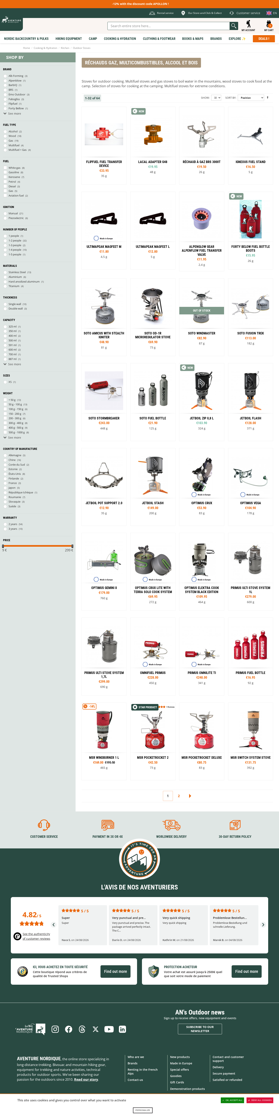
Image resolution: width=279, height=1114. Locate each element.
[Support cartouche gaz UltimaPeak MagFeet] (104, 230)
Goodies (176, 1076)
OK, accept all (234, 1100)
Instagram (55, 1029)
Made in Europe (181, 1063)
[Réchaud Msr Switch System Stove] (250, 741)
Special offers (179, 1070)
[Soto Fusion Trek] (250, 317)
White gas (14, 168)
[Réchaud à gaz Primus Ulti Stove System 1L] (250, 571)
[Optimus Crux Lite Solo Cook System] (153, 571)
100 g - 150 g (16, 409)
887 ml (13, 359)
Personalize (142, 1110)
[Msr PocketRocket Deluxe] (201, 741)
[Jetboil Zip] (201, 402)
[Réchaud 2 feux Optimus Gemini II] (104, 571)
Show (205, 97)
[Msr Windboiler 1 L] (104, 741)
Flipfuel (13, 103)
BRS (11, 90)
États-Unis (15, 474)
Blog (30, 1029)
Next (190, 796)
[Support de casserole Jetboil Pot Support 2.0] (104, 487)
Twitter (95, 1029)
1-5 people (15, 254)
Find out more (115, 971)
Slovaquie (14, 501)
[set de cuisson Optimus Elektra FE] (201, 571)
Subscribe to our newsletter (200, 1029)
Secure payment (224, 1073)
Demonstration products (187, 1089)
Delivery (218, 1067)
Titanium (14, 286)
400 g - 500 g (16, 427)
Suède (12, 506)
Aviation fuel (16, 195)
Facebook (69, 1029)
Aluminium (15, 277)
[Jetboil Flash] (250, 402)
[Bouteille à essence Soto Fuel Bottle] (153, 402)
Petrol (12, 181)
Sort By (230, 97)
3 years (13, 529)
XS (10, 382)
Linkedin (122, 1029)
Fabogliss (14, 99)
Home (26, 48)
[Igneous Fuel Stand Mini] (250, 145)
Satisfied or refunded (227, 1080)
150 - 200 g (15, 414)
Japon (12, 487)
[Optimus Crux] (201, 487)
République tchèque (21, 492)
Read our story (86, 1079)
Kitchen (65, 48)
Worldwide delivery (171, 837)
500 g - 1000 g (17, 432)
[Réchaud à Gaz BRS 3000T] (201, 145)
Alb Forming (16, 76)
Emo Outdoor (17, 94)
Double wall (16, 308)
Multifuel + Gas (18, 150)
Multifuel (14, 145)
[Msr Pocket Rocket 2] (153, 741)
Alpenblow (15, 80)
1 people (14, 236)
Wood (12, 136)
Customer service (44, 837)
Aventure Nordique (39, 1058)
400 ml (13, 335)
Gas (11, 140)
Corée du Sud (17, 464)
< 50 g (12, 400)
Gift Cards (177, 1082)
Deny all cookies (261, 1100)
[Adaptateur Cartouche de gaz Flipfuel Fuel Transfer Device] (104, 145)
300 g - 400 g (16, 423)
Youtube (109, 1029)
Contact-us (135, 1080)
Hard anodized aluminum (24, 281)
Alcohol (13, 131)
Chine (12, 460)
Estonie (13, 469)
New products (180, 1057)
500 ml (13, 340)
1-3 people (15, 245)
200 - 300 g (15, 418)
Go (234, 26)
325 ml (13, 326)
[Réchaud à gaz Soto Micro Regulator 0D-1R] (153, 317)
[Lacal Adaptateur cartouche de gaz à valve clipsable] (153, 145)
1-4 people (15, 249)
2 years (13, 524)
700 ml (13, 354)
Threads (82, 1029)
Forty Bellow (16, 108)
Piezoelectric (16, 218)
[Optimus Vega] (250, 487)
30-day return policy (235, 837)
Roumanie (15, 497)
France (13, 483)
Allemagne (15, 455)
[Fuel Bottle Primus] (250, 656)
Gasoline (14, 172)
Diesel (12, 186)
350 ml (13, 331)
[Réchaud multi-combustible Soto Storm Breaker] (104, 402)
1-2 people (15, 240)
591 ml (13, 345)
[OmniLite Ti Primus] (201, 656)
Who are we (136, 1057)
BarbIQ (13, 85)
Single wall (15, 304)
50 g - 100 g (15, 404)
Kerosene (14, 177)
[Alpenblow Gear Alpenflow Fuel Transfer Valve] (201, 231)
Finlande (14, 478)
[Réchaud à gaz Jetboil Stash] (153, 487)
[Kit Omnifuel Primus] (153, 656)
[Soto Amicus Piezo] (104, 317)
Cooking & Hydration (45, 48)
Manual (13, 213)
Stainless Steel (17, 272)
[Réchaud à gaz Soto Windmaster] (201, 317)
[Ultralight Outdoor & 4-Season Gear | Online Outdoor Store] (11, 19)
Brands (132, 1063)
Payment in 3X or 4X (108, 837)
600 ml (13, 349)
